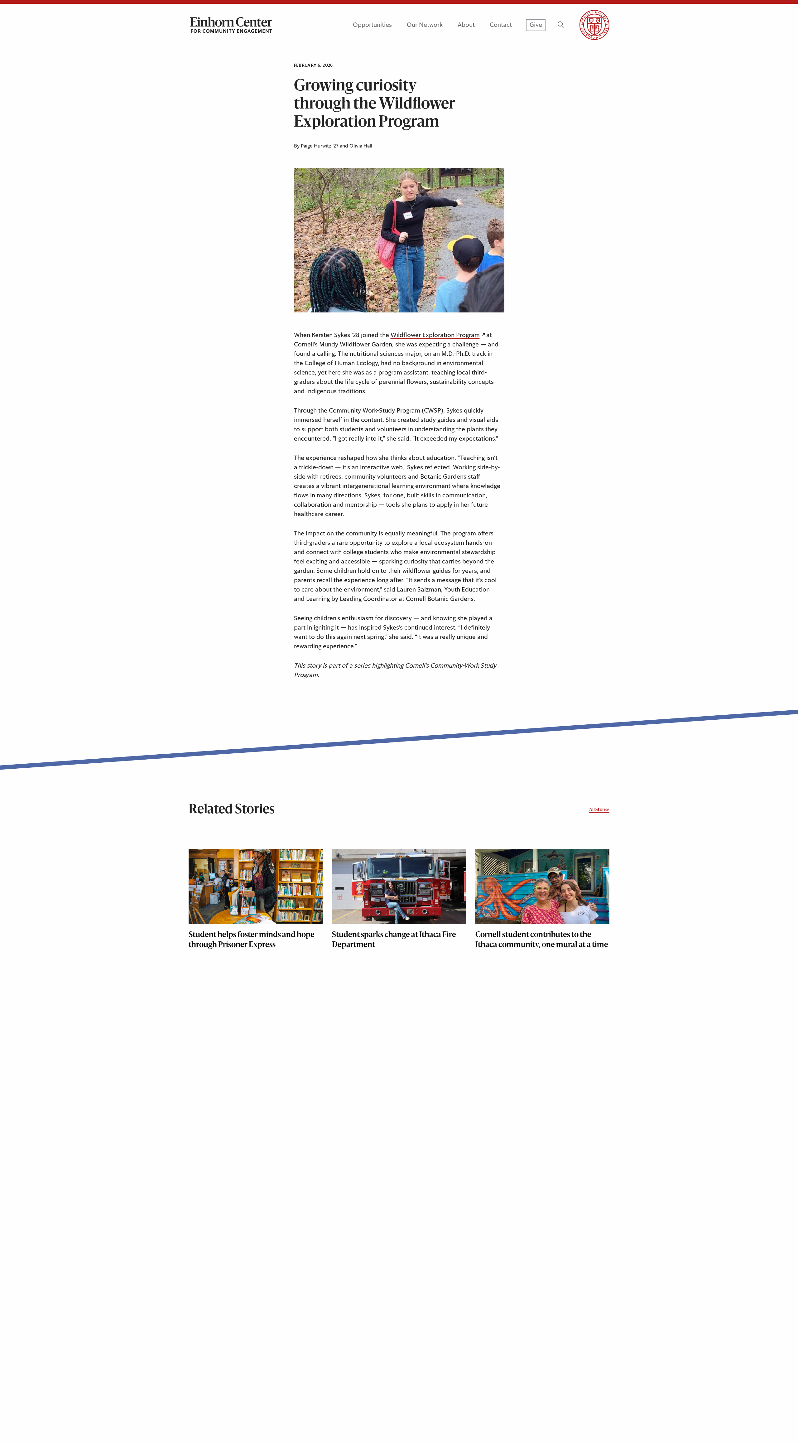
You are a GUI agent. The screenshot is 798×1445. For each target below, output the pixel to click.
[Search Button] (561, 25)
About (466, 25)
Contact (501, 25)
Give (536, 25)
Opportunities (372, 25)
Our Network (425, 25)
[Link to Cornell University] (587, 25)
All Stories (599, 810)
